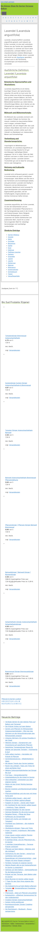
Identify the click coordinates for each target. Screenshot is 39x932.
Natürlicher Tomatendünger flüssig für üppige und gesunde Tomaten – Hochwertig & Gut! (21, 749)
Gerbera (11, 254)
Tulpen (10, 274)
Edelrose (11, 250)
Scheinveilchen (13, 269)
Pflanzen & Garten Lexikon (11, 699)
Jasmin (10, 259)
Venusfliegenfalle (14, 276)
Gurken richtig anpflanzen (14, 902)
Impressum (5, 923)
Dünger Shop (17, 926)
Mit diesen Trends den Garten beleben (19, 763)
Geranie (10, 237)
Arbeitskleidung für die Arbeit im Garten (19, 777)
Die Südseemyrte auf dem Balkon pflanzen (20, 886)
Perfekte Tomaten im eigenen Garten (18, 863)
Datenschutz (19, 923)
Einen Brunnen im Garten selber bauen (19, 879)
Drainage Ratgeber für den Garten (17, 810)
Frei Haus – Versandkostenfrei (16, 775)
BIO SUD (5, 921)
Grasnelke (11, 256)
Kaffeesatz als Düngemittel (15, 817)
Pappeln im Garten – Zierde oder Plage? (19, 803)
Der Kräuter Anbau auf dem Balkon (18, 726)
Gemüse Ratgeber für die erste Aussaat (19, 812)
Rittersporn (12, 267)
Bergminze (11, 243)
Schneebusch (12, 272)
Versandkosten (14, 350)
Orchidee (11, 241)
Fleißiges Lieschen (14, 252)
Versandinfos (29, 923)
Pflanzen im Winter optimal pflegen (18, 800)
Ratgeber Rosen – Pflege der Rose (17, 814)
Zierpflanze (20, 57)
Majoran (11, 265)
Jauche (10, 261)
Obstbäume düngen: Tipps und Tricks (19, 828)
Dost (9, 248)
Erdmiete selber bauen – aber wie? (18, 798)
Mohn (10, 239)
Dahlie (10, 246)
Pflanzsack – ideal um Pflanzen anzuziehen (21, 893)
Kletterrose (12, 263)
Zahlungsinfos (6, 926)
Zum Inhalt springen (7, 2)
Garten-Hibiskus (13, 235)
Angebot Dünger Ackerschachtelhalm (18, 900)
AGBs (12, 923)
